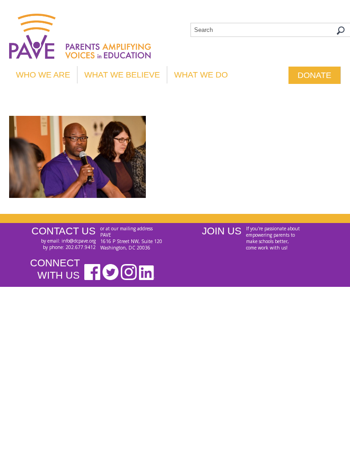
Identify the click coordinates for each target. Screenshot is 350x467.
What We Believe (122, 74)
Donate (314, 75)
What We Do (201, 74)
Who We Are (43, 74)
